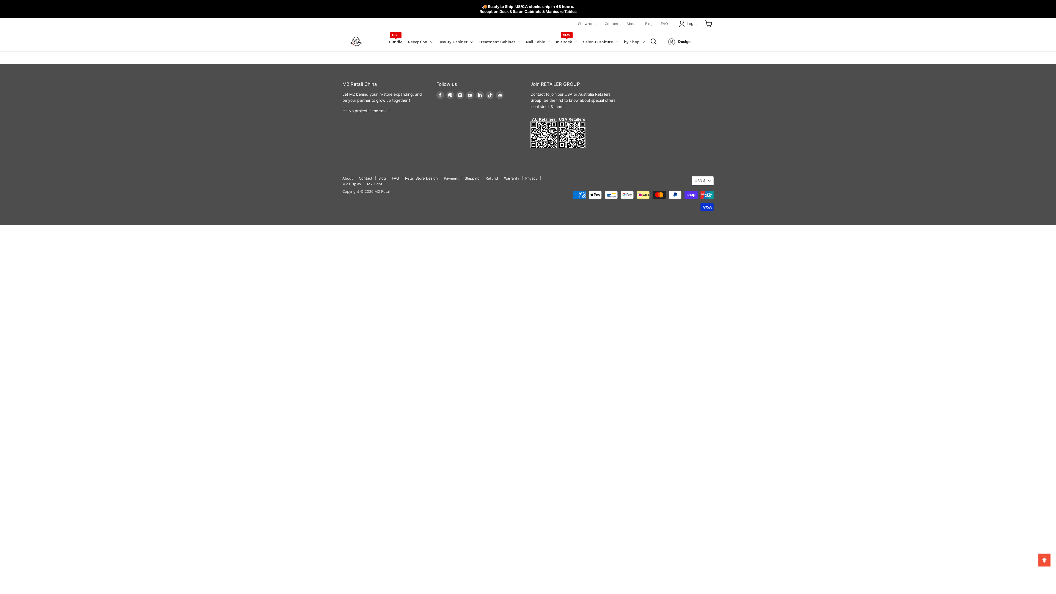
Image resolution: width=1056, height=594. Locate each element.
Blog (649, 23)
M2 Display (351, 184)
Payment (451, 178)
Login (692, 23)
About (631, 23)
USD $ (700, 180)
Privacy (531, 178)
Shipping (472, 178)
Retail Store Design (421, 178)
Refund (492, 178)
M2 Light (374, 184)
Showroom (587, 23)
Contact (611, 23)
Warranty (511, 178)
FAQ (664, 23)
